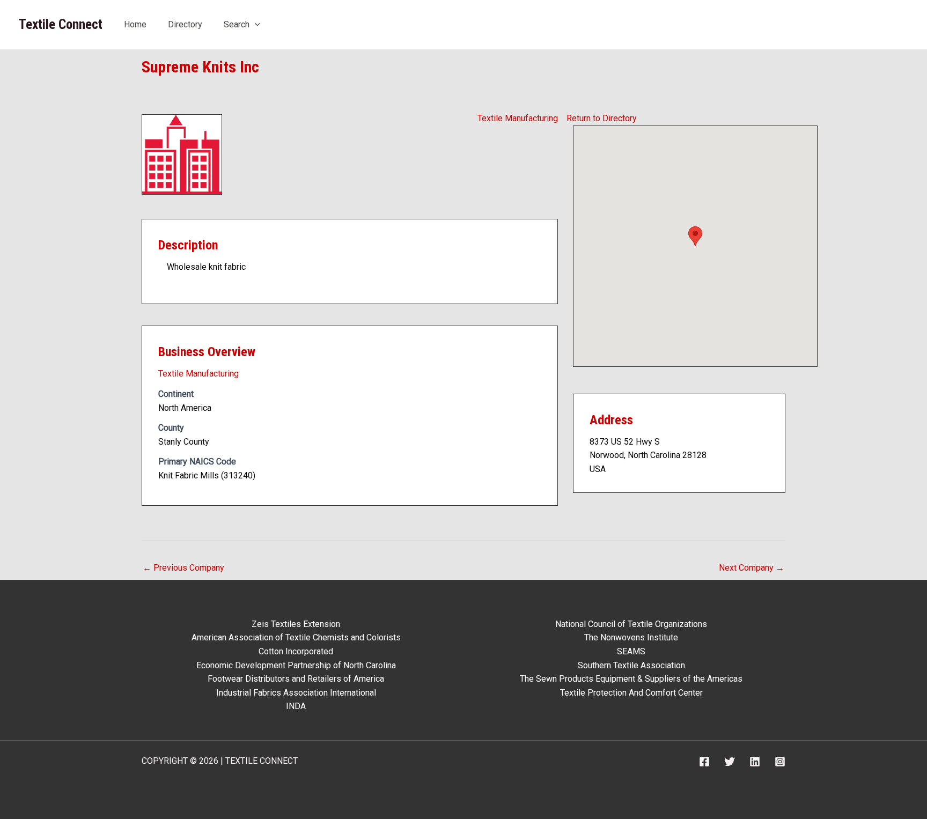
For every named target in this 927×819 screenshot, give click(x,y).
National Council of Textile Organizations (631, 624)
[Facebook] (704, 761)
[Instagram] (780, 761)
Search (236, 24)
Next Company (751, 568)
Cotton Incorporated (296, 651)
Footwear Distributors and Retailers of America (296, 679)
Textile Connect (60, 24)
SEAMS (631, 651)
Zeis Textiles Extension (296, 624)
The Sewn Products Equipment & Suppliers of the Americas (631, 679)
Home (135, 24)
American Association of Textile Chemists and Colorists (296, 637)
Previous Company (183, 568)
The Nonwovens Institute (631, 637)
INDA (296, 706)
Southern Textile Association (631, 665)
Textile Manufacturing (517, 118)
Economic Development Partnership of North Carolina (296, 665)
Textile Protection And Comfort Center (631, 693)
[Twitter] (729, 761)
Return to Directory (601, 118)
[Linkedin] (754, 761)
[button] (254, 24)
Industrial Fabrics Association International (296, 693)
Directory (185, 24)
